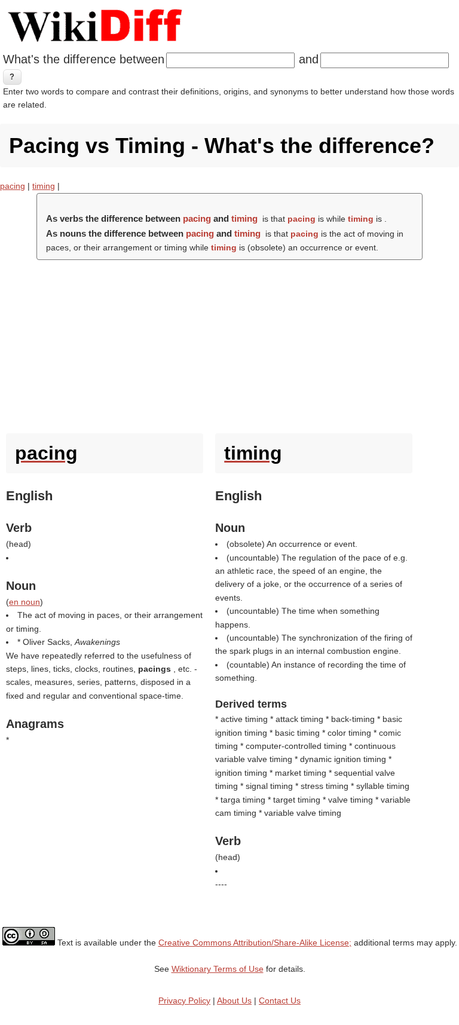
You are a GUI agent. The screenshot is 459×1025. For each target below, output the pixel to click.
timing (43, 186)
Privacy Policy (184, 1000)
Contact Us (280, 1000)
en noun (24, 602)
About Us (234, 1000)
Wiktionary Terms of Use (218, 969)
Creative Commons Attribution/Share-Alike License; (254, 942)
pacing (12, 186)
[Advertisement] (229, 343)
